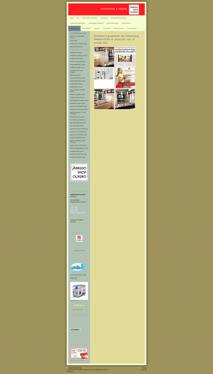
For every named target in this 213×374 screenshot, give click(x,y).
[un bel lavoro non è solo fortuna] (79, 353)
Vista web (143, 369)
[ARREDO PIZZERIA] (104, 57)
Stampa (70, 367)
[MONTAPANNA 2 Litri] (79, 291)
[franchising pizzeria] (125, 57)
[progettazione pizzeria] (104, 78)
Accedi (144, 367)
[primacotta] (125, 78)
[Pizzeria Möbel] (104, 99)
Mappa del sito (78, 367)
